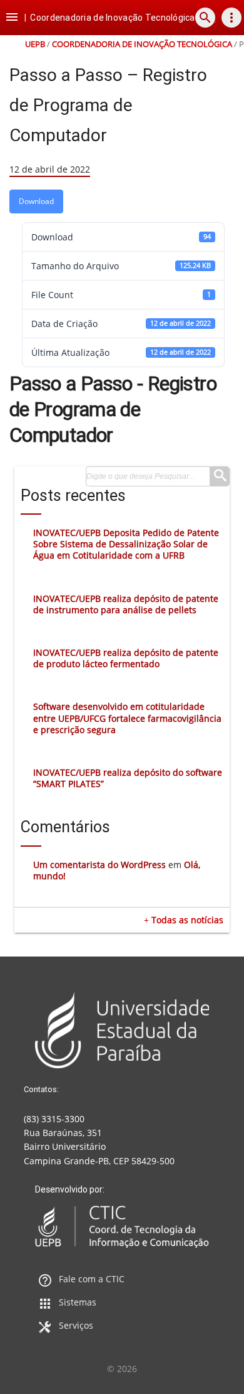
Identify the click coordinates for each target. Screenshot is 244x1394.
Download (36, 201)
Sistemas (77, 1302)
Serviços (76, 1325)
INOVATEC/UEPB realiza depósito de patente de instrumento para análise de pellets (125, 604)
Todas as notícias (187, 920)
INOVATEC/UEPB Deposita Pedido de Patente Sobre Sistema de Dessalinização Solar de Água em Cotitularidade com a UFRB (126, 544)
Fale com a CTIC (92, 1279)
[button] (12, 18)
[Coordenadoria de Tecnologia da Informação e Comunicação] (122, 1227)
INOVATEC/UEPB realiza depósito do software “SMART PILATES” (127, 778)
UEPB (35, 44)
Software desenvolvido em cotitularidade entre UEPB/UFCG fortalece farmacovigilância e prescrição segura (127, 717)
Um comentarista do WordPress (99, 865)
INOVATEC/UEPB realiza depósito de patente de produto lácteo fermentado (125, 658)
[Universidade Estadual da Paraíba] (122, 1030)
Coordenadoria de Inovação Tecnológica (142, 44)
